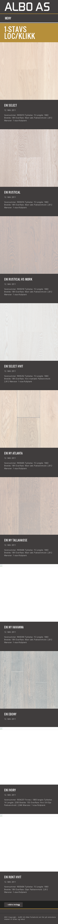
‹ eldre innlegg (13, 904)
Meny (8, 18)
